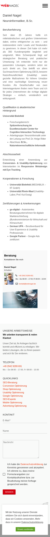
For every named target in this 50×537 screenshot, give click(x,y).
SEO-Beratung (10, 382)
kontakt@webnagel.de (27, 284)
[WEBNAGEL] (11, 6)
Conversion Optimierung (15, 386)
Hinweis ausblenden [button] (25, 529)
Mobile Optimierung (12, 402)
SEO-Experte (9, 399)
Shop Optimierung (12, 389)
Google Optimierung (13, 396)
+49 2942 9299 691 (25, 276)
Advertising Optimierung (15, 406)
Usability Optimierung (13, 392)
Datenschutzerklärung (32, 464)
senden (9, 492)
